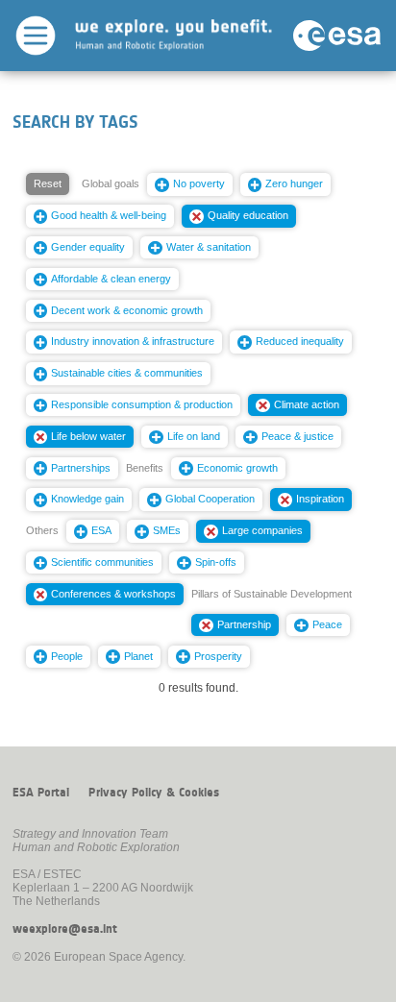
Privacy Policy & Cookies (153, 792)
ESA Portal (40, 792)
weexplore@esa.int (64, 929)
